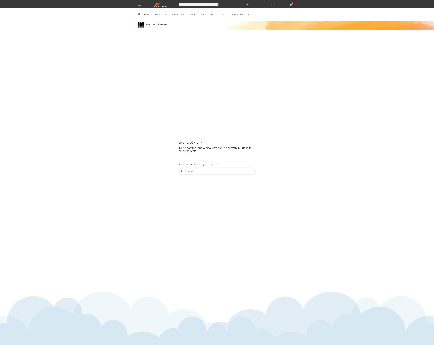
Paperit (212, 14)
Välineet (146, 14)
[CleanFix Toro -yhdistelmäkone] (141, 27)
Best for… (243, 14)
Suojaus (203, 14)
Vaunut (173, 14)
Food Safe (232, 14)
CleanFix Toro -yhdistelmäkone (156, 24)
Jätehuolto (192, 14)
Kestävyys (222, 14)
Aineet (156, 14)
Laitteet (164, 14)
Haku (216, 4)
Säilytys (182, 14)
